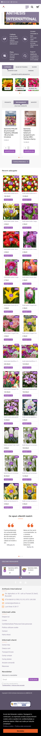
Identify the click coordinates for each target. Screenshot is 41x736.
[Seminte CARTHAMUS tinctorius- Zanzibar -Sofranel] (24, 569)
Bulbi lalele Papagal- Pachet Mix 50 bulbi (11, 389)
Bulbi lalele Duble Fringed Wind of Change (11, 277)
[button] (31, 726)
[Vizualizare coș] (38, 7)
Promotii (8, 102)
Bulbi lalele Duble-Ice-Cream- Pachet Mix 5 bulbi (30, 193)
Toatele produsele (19, 162)
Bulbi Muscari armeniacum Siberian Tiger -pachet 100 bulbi (30, 445)
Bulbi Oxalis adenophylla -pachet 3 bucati (11, 417)
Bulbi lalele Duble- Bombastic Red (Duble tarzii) (11, 249)
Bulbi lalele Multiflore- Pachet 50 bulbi (30, 361)
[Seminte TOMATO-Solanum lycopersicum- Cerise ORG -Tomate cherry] (30, 118)
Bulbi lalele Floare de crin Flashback (11, 305)
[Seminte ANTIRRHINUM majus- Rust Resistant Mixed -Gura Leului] (5, 569)
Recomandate (21, 102)
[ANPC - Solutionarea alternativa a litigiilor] (20, 704)
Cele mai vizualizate (10, 561)
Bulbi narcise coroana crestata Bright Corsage (30, 501)
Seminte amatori (20, 88)
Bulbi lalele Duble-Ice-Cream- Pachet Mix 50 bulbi (11, 193)
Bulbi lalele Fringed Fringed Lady (30, 333)
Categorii (7, 67)
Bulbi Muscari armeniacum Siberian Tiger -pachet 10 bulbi (30, 473)
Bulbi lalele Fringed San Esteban (30, 305)
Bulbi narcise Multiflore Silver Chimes (30, 417)
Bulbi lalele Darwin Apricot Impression (30, 277)
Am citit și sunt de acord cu (13, 684)
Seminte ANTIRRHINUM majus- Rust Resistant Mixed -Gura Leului (13, 568)
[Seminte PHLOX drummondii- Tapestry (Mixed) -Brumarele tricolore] (11, 118)
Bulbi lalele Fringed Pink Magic (11, 333)
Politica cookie (8, 726)
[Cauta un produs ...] (32, 7)
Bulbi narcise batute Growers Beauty (11, 501)
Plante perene (33, 88)
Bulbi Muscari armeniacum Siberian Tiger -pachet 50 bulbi (11, 473)
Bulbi (7, 88)
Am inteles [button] (20, 731)
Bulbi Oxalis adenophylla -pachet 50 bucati (30, 389)
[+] (9, 147)
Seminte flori (12, 70)
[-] (9, 149)
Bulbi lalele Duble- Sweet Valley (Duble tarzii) (11, 221)
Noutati (34, 102)
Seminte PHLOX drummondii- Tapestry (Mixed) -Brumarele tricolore (11, 133)
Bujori (34, 67)
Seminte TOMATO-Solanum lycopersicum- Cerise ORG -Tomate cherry (29, 134)
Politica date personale (23, 726)
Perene (31, 70)
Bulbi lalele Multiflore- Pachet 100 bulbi (11, 361)
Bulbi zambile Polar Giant (11, 445)
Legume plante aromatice (20, 74)
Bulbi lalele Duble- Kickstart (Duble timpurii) (30, 249)
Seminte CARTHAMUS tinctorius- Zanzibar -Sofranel (33, 568)
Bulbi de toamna (21, 67)
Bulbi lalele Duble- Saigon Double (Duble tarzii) (30, 221)
